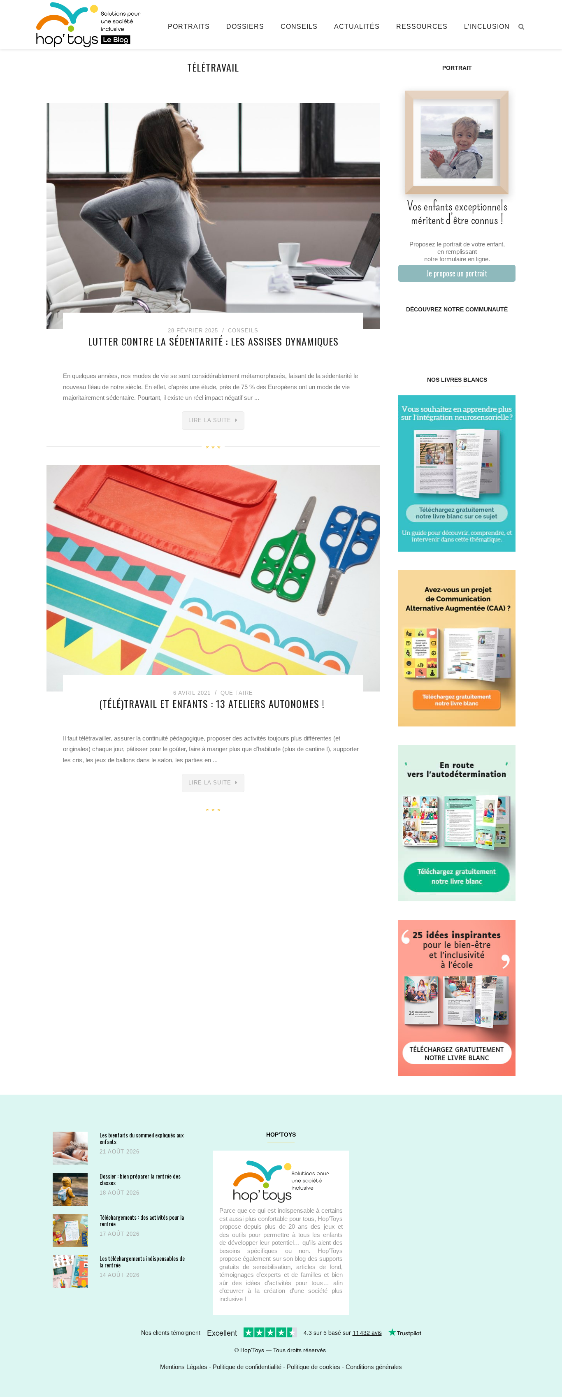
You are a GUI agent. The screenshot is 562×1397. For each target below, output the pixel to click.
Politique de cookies (313, 1366)
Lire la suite (209, 420)
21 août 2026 (119, 1152)
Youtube (485, 335)
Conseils (299, 26)
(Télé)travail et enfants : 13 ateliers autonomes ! (213, 703)
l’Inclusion (487, 26)
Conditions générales (374, 1366)
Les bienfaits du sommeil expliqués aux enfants (141, 1138)
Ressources (422, 26)
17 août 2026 (119, 1234)
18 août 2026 (119, 1193)
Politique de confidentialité (247, 1366)
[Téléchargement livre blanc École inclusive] (457, 997)
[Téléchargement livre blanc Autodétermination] (457, 822)
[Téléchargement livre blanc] (457, 472)
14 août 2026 (119, 1275)
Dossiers (245, 26)
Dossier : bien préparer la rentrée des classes (140, 1179)
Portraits (189, 26)
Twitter (505, 335)
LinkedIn (466, 335)
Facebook (408, 335)
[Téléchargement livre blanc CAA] (457, 647)
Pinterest (447, 335)
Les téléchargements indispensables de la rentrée (142, 1261)
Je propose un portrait (457, 273)
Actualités (357, 26)
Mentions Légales (183, 1366)
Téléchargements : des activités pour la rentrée (142, 1220)
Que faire (237, 693)
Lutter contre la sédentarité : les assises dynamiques (213, 341)
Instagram (427, 335)
